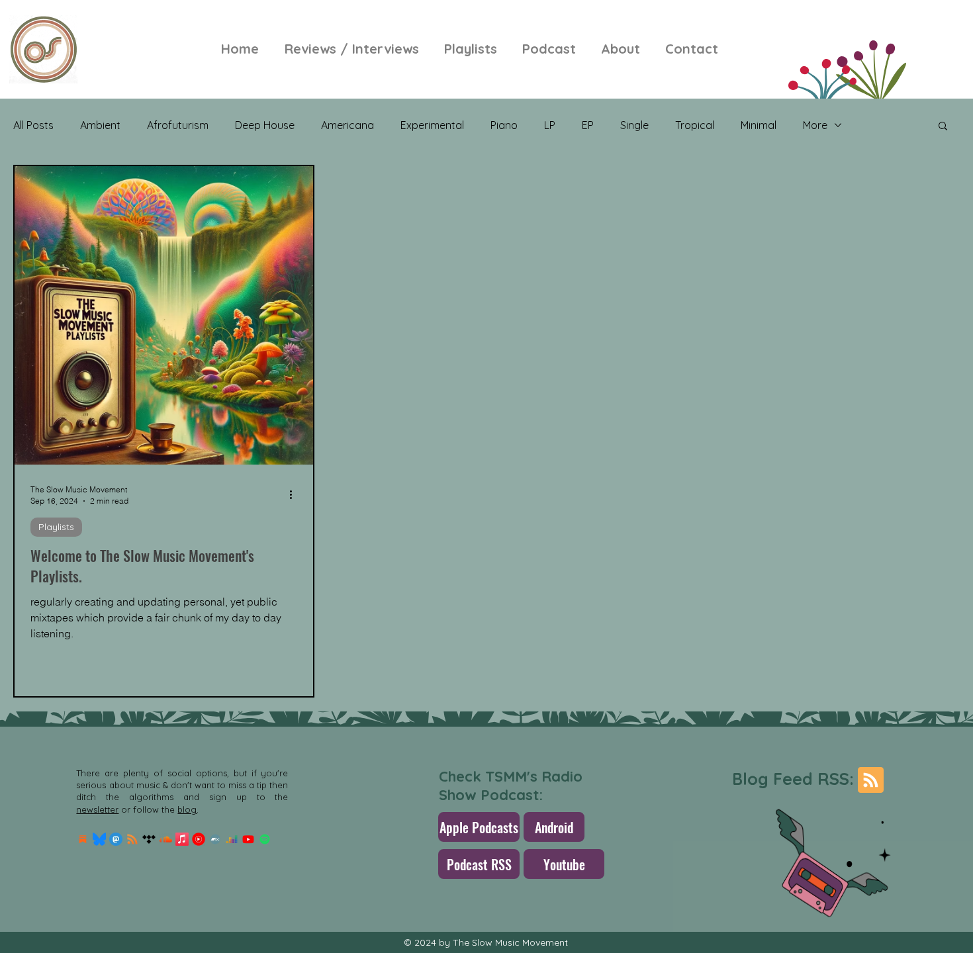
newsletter (97, 809)
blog (187, 809)
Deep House (265, 125)
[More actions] (295, 494)
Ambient (100, 125)
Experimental (432, 125)
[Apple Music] (182, 839)
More (815, 125)
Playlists (56, 527)
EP (588, 125)
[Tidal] (149, 839)
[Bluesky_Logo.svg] (99, 839)
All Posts (33, 125)
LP (549, 125)
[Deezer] (231, 839)
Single (634, 125)
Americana (347, 125)
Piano (504, 125)
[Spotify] (264, 839)
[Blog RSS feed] (871, 780)
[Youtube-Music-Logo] (198, 839)
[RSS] (132, 839)
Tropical (694, 125)
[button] (943, 127)
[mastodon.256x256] (115, 839)
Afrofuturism (177, 125)
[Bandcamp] (215, 839)
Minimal (758, 125)
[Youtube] (248, 839)
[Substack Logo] (82, 839)
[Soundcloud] (165, 839)
